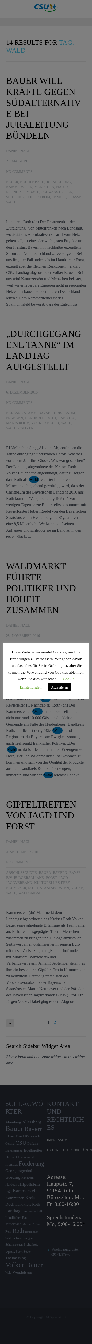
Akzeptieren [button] (59, 687)
